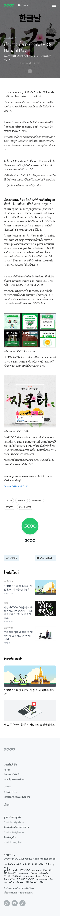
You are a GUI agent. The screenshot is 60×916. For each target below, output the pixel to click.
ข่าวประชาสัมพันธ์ (11, 774)
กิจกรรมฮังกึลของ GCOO (16, 486)
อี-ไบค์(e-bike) (10, 792)
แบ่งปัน (13, 558)
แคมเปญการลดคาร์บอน (14, 779)
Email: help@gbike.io (14, 822)
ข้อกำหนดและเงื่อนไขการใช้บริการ (19, 888)
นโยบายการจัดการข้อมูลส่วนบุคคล (18, 892)
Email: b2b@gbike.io (13, 842)
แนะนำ (7, 769)
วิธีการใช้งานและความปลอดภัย (17, 796)
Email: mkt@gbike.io (14, 832)
